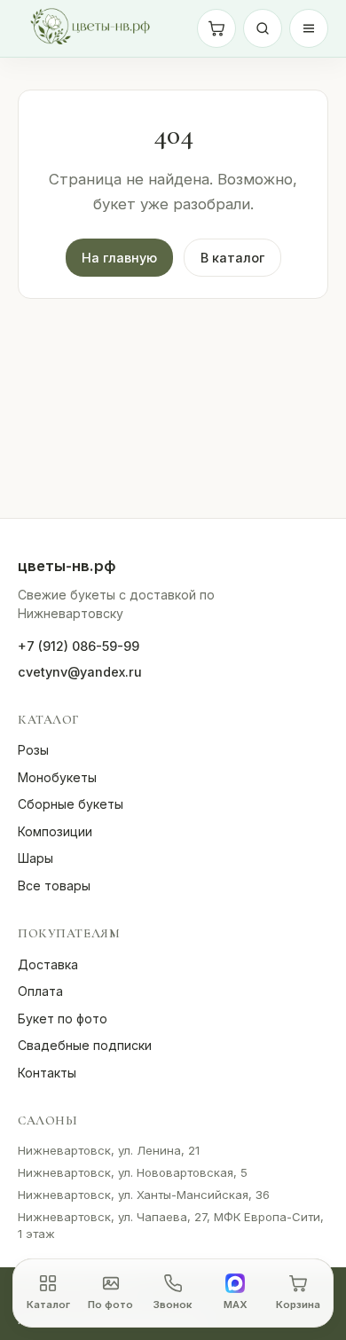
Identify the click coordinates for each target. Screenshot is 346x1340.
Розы (33, 749)
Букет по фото (62, 1018)
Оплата (40, 991)
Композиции (55, 831)
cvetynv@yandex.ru (80, 671)
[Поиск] (262, 28)
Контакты (47, 1072)
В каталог (232, 257)
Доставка (48, 964)
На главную (119, 257)
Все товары (54, 885)
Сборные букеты (70, 803)
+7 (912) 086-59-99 (78, 646)
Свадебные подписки (85, 1045)
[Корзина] (216, 28)
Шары (35, 858)
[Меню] (308, 28)
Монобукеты (57, 777)
